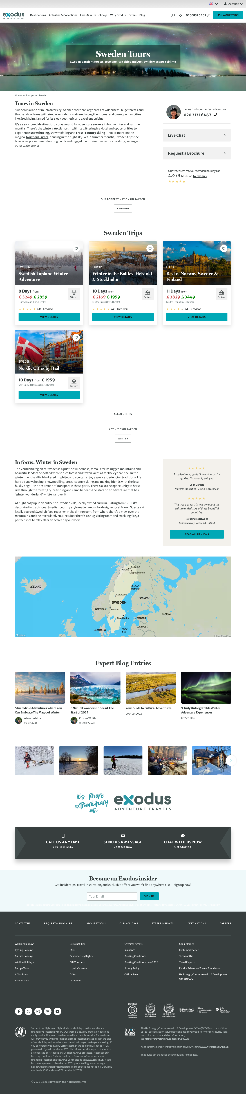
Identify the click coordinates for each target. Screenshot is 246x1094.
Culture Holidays (24, 956)
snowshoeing (39, 133)
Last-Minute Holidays (93, 15)
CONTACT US (22, 923)
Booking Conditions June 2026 (141, 962)
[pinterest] (48, 1011)
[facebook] (19, 1011)
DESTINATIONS (196, 923)
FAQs (72, 950)
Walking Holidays (24, 943)
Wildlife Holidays (24, 962)
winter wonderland (29, 494)
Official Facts (131, 974)
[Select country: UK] (213, 4)
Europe (30, 95)
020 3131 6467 (196, 15)
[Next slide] (231, 760)
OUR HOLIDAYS (129, 923)
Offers (133, 15)
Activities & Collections (63, 15)
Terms (210, 904)
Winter (123, 438)
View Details (49, 317)
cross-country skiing (90, 133)
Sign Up (149, 896)
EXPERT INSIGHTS (163, 923)
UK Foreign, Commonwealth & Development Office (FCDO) (203, 976)
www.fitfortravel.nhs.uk (214, 1046)
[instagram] (38, 1011)
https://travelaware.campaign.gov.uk (167, 1038)
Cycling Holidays (24, 950)
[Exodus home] (13, 15)
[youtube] (57, 1011)
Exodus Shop (22, 980)
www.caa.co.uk (95, 1059)
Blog (142, 15)
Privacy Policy (198, 904)
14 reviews (200, 176)
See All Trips (123, 414)
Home (18, 95)
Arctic (58, 128)
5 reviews (196, 308)
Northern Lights (37, 137)
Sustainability (77, 943)
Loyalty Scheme (78, 968)
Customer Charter (188, 950)
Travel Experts (186, 962)
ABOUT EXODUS (96, 923)
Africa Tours (21, 974)
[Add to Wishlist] (76, 248)
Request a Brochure (186, 153)
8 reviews (48, 308)
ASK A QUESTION (228, 15)
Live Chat (176, 135)
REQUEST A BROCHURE (58, 923)
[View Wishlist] (181, 15)
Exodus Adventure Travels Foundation (199, 968)
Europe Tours (22, 968)
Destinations (38, 15)
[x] (28, 1011)
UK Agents (75, 980)
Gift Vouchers (77, 962)
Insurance (129, 950)
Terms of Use (186, 956)
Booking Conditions (135, 956)
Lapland (123, 208)
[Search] (173, 15)
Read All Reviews (197, 534)
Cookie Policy (186, 943)
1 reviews (122, 308)
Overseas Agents (133, 943)
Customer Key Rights (81, 956)
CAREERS (225, 923)
